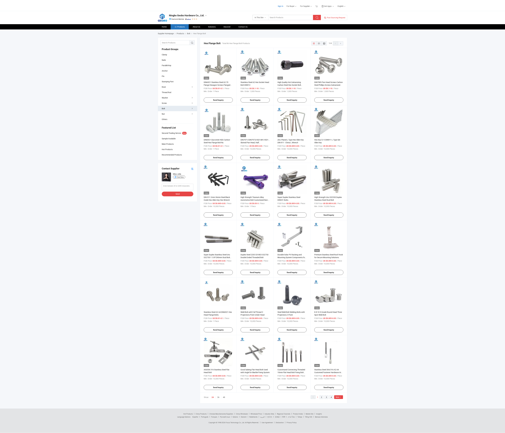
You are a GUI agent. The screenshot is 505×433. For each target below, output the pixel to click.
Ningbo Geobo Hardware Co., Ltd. (186, 15)
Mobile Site (309, 414)
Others (164, 119)
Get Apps (328, 6)
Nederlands (253, 417)
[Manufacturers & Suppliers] (175, 5)
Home (164, 26)
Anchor (165, 71)
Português (204, 417)
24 (213, 397)
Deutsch (244, 417)
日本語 (277, 417)
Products (181, 26)
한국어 (269, 417)
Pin (163, 76)
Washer (165, 97)
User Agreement (267, 422)
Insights (319, 414)
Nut (163, 114)
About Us (196, 26)
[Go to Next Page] (340, 43)
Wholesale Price (256, 414)
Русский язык (225, 417)
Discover (227, 26)
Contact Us (243, 26)
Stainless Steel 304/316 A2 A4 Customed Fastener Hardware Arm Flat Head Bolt (328, 372)
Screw (164, 103)
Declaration (280, 422)
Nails (164, 60)
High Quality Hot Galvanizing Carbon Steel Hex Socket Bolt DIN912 (289, 85)
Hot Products (188, 414)
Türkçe (299, 417)
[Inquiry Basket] (316, 6)
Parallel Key (166, 65)
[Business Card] (192, 168)
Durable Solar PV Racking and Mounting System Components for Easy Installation (291, 257)
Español (195, 417)
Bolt (163, 108)
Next (337, 397)
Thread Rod (166, 92)
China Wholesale (242, 414)
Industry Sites (269, 414)
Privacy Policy (292, 422)
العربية (262, 417)
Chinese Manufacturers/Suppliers (221, 414)
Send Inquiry (218, 100)
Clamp (164, 54)
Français (214, 417)
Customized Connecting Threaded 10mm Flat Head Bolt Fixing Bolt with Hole (291, 372)
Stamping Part (168, 81)
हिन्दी (283, 417)
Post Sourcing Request (336, 17)
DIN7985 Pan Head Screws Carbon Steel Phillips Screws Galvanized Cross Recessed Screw (328, 85)
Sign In (280, 6)
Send (178, 194)
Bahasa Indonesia (321, 417)
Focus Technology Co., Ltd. (235, 422)
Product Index (298, 414)
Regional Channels (283, 414)
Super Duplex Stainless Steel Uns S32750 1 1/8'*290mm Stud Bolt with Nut (217, 257)
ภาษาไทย (291, 417)
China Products (201, 414)
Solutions (212, 26)
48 (224, 397)
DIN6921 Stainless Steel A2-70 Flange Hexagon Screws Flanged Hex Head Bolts (217, 85)
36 (218, 397)
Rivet (164, 87)
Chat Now (180, 177)
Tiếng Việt (308, 417)
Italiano (235, 417)
